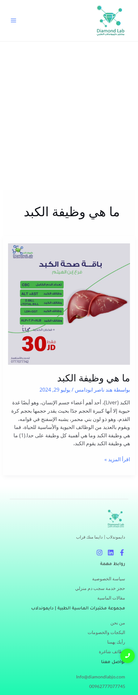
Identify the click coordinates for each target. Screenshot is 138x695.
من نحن (117, 622)
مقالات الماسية (111, 597)
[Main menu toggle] (13, 20)
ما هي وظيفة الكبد (93, 378)
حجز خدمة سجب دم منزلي (100, 588)
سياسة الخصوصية (108, 578)
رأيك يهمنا (116, 642)
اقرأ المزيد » (117, 459)
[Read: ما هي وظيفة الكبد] (69, 304)
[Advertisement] (69, 113)
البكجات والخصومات (106, 632)
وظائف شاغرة (112, 651)
